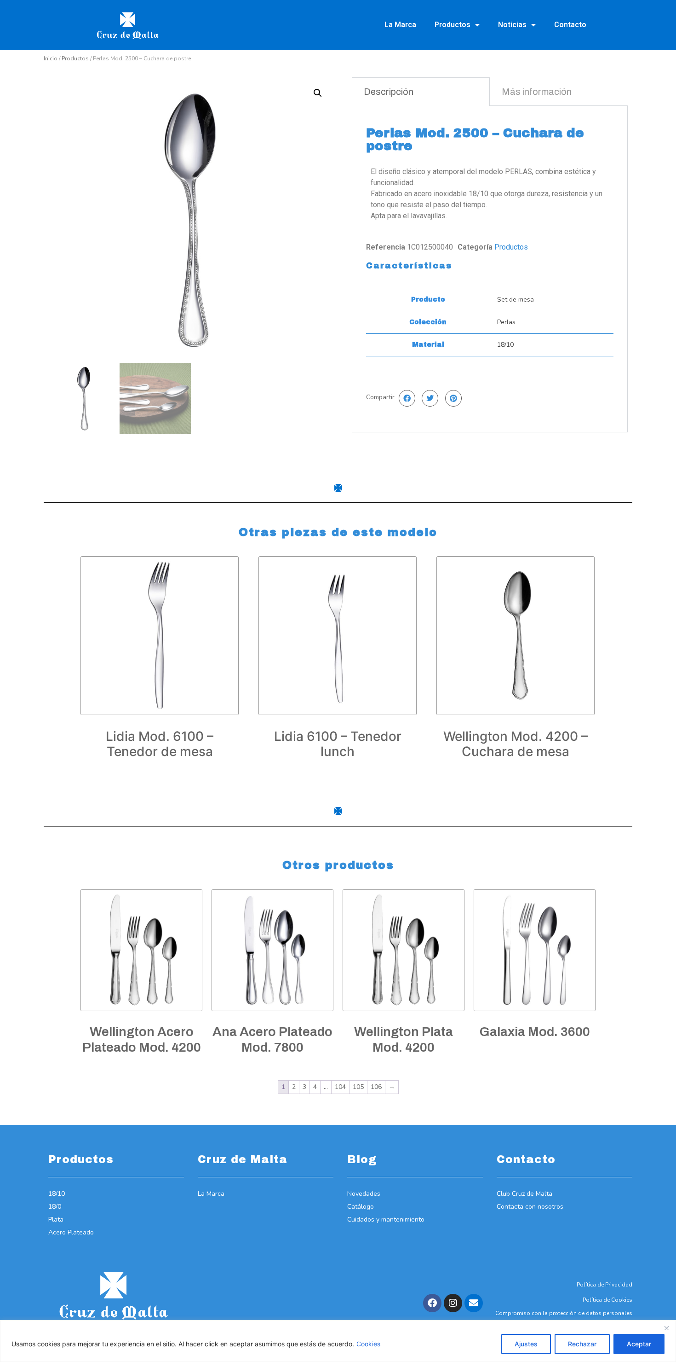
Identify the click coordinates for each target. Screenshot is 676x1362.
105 (358, 1087)
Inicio (50, 58)
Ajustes (526, 1344)
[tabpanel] (490, 269)
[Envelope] (473, 1303)
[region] (338, 1341)
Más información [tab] (537, 92)
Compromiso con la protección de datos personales (563, 1313)
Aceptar (639, 1344)
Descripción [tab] (388, 92)
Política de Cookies (607, 1300)
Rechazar (582, 1344)
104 (340, 1087)
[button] (317, 93)
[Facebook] (432, 1303)
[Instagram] (453, 1303)
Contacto (570, 24)
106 (376, 1087)
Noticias (512, 24)
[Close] (666, 1327)
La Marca (400, 24)
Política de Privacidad (604, 1284)
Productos (452, 24)
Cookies (368, 1344)
